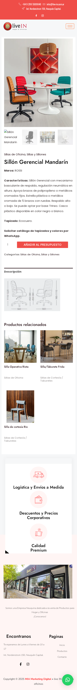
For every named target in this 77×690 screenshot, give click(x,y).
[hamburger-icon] (70, 26)
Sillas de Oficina (14, 154)
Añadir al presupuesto (42, 244)
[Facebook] (36, 15)
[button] (67, 679)
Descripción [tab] (12, 272)
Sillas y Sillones (36, 154)
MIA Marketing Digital (38, 679)
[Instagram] (42, 15)
